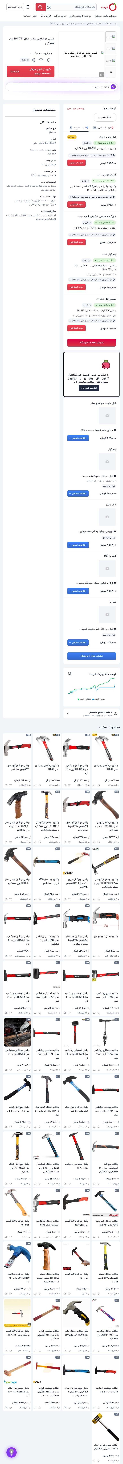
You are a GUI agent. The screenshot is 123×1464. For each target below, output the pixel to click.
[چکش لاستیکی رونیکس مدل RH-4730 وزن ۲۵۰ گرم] (76, 1032)
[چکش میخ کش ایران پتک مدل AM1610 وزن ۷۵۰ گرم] (76, 861)
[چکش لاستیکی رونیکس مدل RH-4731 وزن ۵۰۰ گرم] (46, 975)
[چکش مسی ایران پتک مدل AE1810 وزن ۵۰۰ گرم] (17, 1370)
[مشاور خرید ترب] (11, 1452)
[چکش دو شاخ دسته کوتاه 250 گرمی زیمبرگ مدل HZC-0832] (46, 1256)
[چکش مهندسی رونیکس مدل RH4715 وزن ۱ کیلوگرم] (46, 918)
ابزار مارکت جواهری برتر (103, 403)
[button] (15, 7)
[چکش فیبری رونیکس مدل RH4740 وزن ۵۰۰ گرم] (105, 975)
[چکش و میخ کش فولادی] (105, 918)
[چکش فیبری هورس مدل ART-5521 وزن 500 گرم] (105, 1427)
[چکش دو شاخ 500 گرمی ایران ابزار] (76, 1256)
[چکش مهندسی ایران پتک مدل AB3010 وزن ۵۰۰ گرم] (46, 1313)
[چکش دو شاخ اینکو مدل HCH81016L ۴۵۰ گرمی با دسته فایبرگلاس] (105, 861)
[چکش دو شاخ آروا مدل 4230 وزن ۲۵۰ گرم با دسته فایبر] (76, 805)
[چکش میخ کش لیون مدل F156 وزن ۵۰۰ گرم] (17, 1089)
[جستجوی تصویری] (49, 7)
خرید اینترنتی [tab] (102, 127)
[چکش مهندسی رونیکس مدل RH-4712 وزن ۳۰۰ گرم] (17, 975)
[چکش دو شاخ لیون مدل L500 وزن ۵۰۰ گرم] (76, 1089)
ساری (100, 175)
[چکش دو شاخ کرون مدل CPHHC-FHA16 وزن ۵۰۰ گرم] (46, 1089)
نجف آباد (100, 299)
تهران (104, 254)
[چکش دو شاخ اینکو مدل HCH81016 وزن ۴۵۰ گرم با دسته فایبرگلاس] (46, 805)
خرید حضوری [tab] (78, 127)
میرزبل (112, 602)
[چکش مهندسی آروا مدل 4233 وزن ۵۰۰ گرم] (105, 1370)
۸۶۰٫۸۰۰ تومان (108, 328)
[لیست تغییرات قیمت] (69, 674)
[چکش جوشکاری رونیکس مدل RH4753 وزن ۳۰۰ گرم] (105, 1032)
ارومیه (80, 216)
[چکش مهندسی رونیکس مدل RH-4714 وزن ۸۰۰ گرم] (105, 1089)
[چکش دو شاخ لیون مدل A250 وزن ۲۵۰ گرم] (105, 1203)
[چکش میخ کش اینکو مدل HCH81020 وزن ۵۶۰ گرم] (17, 1146)
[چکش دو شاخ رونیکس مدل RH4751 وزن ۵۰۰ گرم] (17, 918)
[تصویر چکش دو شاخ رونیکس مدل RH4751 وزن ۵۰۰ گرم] (110, 36)
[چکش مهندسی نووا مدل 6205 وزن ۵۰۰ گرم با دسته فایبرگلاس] (76, 1370)
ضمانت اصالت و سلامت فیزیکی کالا (101, 274)
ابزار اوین (111, 137)
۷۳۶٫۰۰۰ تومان (108, 205)
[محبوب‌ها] (41, 60)
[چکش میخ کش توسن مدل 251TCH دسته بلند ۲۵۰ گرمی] (105, 805)
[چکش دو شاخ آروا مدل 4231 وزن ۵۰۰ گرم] (17, 748)
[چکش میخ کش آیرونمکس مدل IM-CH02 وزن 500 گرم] (105, 1146)
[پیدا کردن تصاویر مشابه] (101, 74)
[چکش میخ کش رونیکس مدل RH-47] (105, 748)
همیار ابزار (110, 299)
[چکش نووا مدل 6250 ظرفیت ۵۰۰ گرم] (46, 861)
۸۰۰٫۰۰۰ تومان (108, 242)
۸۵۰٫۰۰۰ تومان (108, 287)
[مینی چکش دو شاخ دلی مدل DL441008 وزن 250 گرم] (76, 1313)
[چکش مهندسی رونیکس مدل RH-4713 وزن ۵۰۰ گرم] (76, 975)
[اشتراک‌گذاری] (33, 60)
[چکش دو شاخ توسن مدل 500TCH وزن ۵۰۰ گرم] (17, 861)
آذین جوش (109, 175)
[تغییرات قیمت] (49, 60)
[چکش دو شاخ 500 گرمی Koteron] (17, 1203)
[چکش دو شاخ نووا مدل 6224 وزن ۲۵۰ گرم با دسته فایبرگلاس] (76, 918)
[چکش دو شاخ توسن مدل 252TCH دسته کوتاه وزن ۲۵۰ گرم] (17, 805)
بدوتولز (112, 254)
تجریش (101, 137)
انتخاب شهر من (89, 388)
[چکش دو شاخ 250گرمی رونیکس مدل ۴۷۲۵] (46, 1203)
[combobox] (71, 7)
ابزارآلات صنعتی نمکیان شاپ (100, 216)
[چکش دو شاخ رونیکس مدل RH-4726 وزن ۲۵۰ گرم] (76, 748)
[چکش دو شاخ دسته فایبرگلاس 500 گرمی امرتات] (105, 1256)
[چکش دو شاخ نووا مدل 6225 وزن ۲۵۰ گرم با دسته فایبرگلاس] (46, 1146)
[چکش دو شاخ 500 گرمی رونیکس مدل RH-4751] (17, 1313)
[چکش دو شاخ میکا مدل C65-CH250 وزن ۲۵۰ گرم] (17, 1256)
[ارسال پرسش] (113, 86)
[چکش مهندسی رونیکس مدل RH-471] (76, 1146)
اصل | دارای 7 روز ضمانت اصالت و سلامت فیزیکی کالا (94, 315)
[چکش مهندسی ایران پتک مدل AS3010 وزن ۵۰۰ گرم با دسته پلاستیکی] (46, 1370)
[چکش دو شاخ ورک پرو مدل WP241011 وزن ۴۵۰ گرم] (105, 1313)
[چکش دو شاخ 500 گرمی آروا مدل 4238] (76, 1203)
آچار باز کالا (110, 556)
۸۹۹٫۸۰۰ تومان (108, 163)
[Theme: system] (27, 7)
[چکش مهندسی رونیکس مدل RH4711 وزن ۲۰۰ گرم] (46, 1032)
